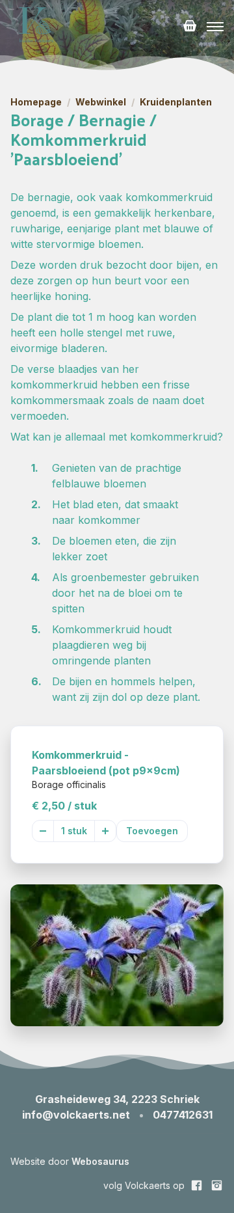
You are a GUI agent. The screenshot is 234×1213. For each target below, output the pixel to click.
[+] (105, 831)
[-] (42, 831)
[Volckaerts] (36, 27)
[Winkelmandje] (190, 27)
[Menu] (215, 26)
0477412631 (183, 1114)
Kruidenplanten (176, 102)
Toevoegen (152, 830)
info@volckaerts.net (76, 1114)
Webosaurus (100, 1161)
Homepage (36, 102)
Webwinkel (100, 102)
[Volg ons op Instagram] (217, 1185)
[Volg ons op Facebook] (196, 1185)
